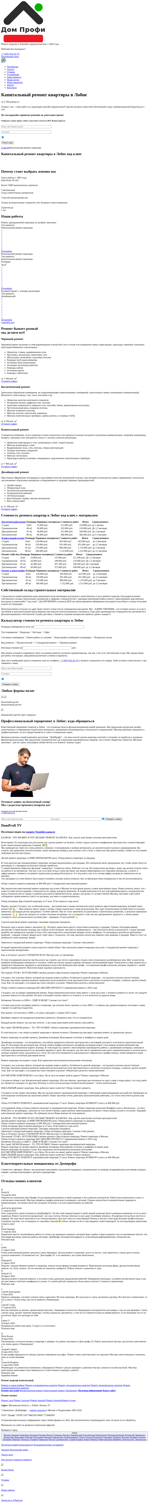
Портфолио (12, 66)
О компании (13, 74)
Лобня (82, 1437)
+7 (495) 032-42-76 (10, 54)
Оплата (10, 69)
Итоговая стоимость (11, 648)
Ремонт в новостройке (13, 570)
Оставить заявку (9, 381)
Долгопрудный (89, 1435)
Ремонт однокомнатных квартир (41, 1385)
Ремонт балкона (54, 1400)
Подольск (25, 1439)
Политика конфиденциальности (17, 1445)
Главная (5, 147)
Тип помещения (9, 632)
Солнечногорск (61, 1439)
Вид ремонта (7, 642)
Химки (101, 1439)
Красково (48, 1437)
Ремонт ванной (37, 1400)
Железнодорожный (116, 1435)
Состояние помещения (12, 637)
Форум (10, 85)
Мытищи (125, 1437)
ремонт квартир (38, 1410)
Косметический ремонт (14, 522)
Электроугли (140, 1439)
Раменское (43, 1439)
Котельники (38, 1437)
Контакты (12, 87)
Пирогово (16, 1439)
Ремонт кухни (69, 1400)
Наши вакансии (15, 82)
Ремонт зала (7, 1400)
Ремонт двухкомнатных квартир (74, 1385)
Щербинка (117, 1439)
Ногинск (142, 1437)
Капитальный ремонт (13, 538)
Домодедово (101, 1435)
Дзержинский (76, 1435)
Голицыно (58, 1435)
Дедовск (66, 1435)
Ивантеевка (19, 1437)
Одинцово (7, 1439)
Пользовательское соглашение (49, 1445)
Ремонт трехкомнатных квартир (107, 1385)
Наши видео (13, 80)
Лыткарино (107, 1437)
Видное (49, 1435)
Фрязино (94, 1439)
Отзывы (11, 72)
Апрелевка (24, 1435)
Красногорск (58, 1437)
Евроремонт (71, 1390)
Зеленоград (8, 1437)
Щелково (108, 1439)
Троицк (87, 1439)
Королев (29, 1437)
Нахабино (134, 1437)
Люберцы (117, 1437)
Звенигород (140, 1435)
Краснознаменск (71, 1437)
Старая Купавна (76, 1439)
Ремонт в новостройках (13, 1385)
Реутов (51, 1439)
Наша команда (14, 77)
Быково (42, 1435)
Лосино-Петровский (93, 1437)
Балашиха (34, 1435)
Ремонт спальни (22, 1400)
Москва (7, 1435)
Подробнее (6, 251)
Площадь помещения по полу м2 (17, 626)
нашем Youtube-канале (40, 831)
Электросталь (128, 1439)
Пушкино (34, 1439)
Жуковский (130, 1435)
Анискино (15, 1435)
